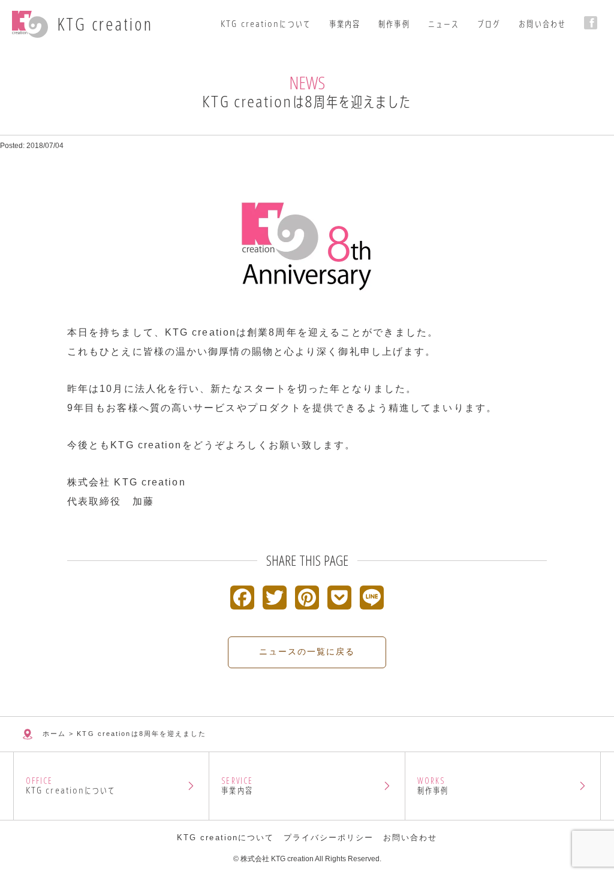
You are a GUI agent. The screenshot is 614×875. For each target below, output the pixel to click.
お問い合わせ (542, 24)
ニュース (443, 24)
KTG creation (105, 24)
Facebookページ (593, 22)
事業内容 (344, 24)
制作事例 (394, 24)
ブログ (489, 24)
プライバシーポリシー (329, 837)
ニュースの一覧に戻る (307, 651)
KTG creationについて (266, 24)
